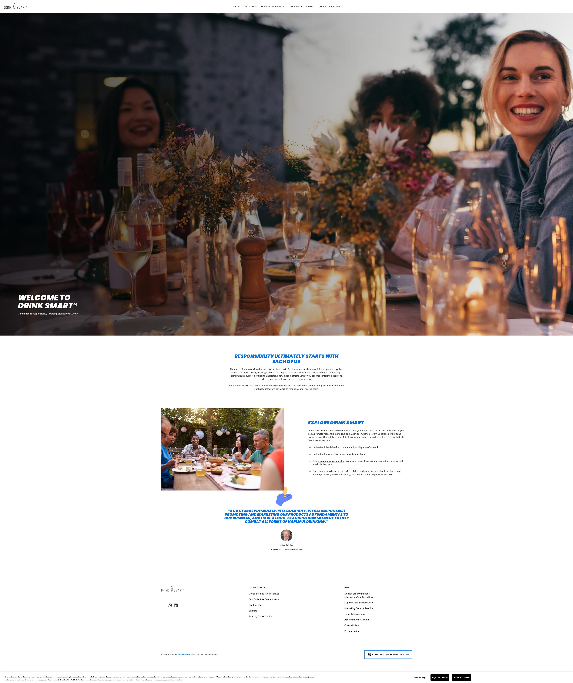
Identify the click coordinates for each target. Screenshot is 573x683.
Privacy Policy (351, 630)
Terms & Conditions (354, 613)
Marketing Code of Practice (358, 608)
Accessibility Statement (356, 619)
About (236, 6)
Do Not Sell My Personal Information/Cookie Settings (359, 595)
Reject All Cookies (440, 677)
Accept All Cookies (461, 677)
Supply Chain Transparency (358, 602)
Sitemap (253, 610)
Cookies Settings (419, 677)
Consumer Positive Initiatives (264, 593)
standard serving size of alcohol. (361, 447)
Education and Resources (273, 6)
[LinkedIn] (176, 605)
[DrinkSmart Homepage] (16, 6)
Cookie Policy (351, 625)
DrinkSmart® (184, 654)
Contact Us (255, 604)
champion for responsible (331, 461)
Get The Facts (250, 6)
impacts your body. (356, 454)
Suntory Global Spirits (260, 616)
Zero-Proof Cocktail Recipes (302, 6)
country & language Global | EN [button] (390, 654)
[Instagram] (170, 605)
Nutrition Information (330, 6)
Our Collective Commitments (264, 599)
